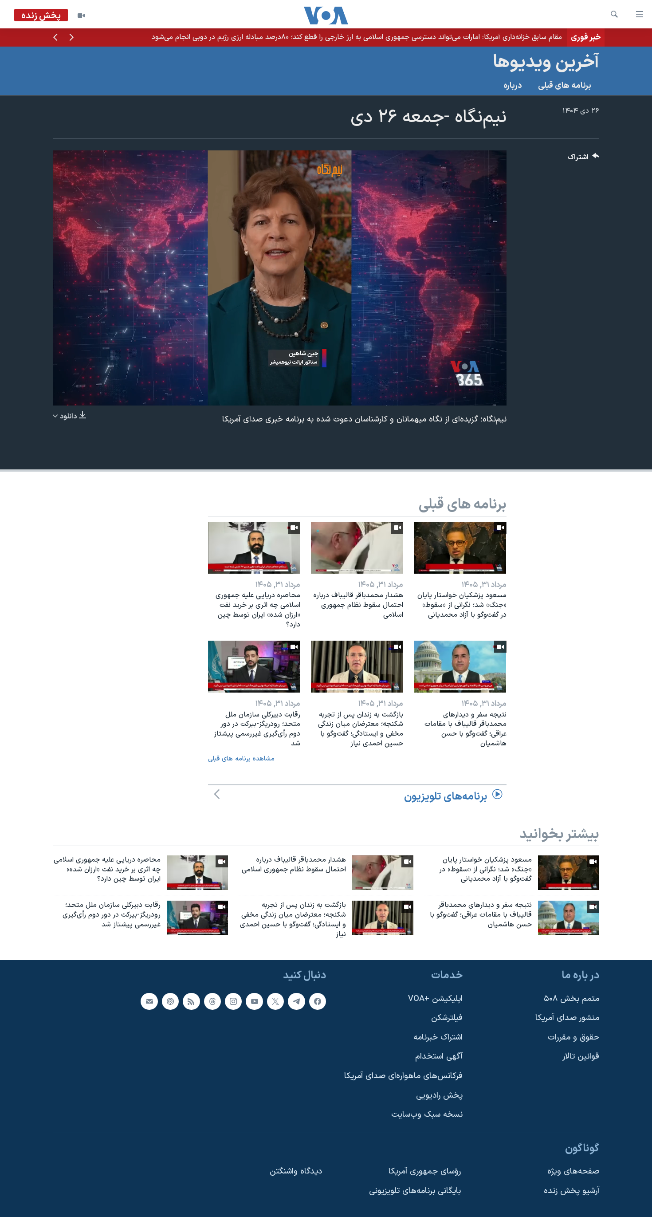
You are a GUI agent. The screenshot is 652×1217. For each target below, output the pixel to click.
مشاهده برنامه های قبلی (241, 759)
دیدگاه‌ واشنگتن (296, 1172)
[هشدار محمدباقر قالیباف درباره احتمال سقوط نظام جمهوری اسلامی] (357, 548)
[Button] (584, 159)
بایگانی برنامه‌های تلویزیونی (415, 1191)
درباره (512, 86)
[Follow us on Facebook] (317, 1001)
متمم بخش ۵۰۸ (571, 998)
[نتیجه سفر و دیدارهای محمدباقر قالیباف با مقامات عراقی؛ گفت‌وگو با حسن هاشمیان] (460, 667)
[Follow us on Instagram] (233, 1001)
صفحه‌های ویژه (573, 1172)
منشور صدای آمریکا (567, 1018)
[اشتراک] (149, 1001)
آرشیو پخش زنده (571, 1191)
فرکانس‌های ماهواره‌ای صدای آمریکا (403, 1076)
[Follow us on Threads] (212, 1001)
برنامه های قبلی (564, 86)
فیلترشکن (447, 1018)
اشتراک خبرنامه (438, 1038)
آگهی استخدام (439, 1057)
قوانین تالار (580, 1057)
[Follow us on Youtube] (254, 1001)
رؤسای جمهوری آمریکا (425, 1172)
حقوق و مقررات (573, 1038)
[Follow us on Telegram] (296, 1001)
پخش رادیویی (439, 1095)
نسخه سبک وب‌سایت (427, 1115)
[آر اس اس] (191, 1001)
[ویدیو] (81, 15)
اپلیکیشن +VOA (435, 998)
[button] (71, 38)
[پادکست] (170, 1001)
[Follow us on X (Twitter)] (275, 1001)
